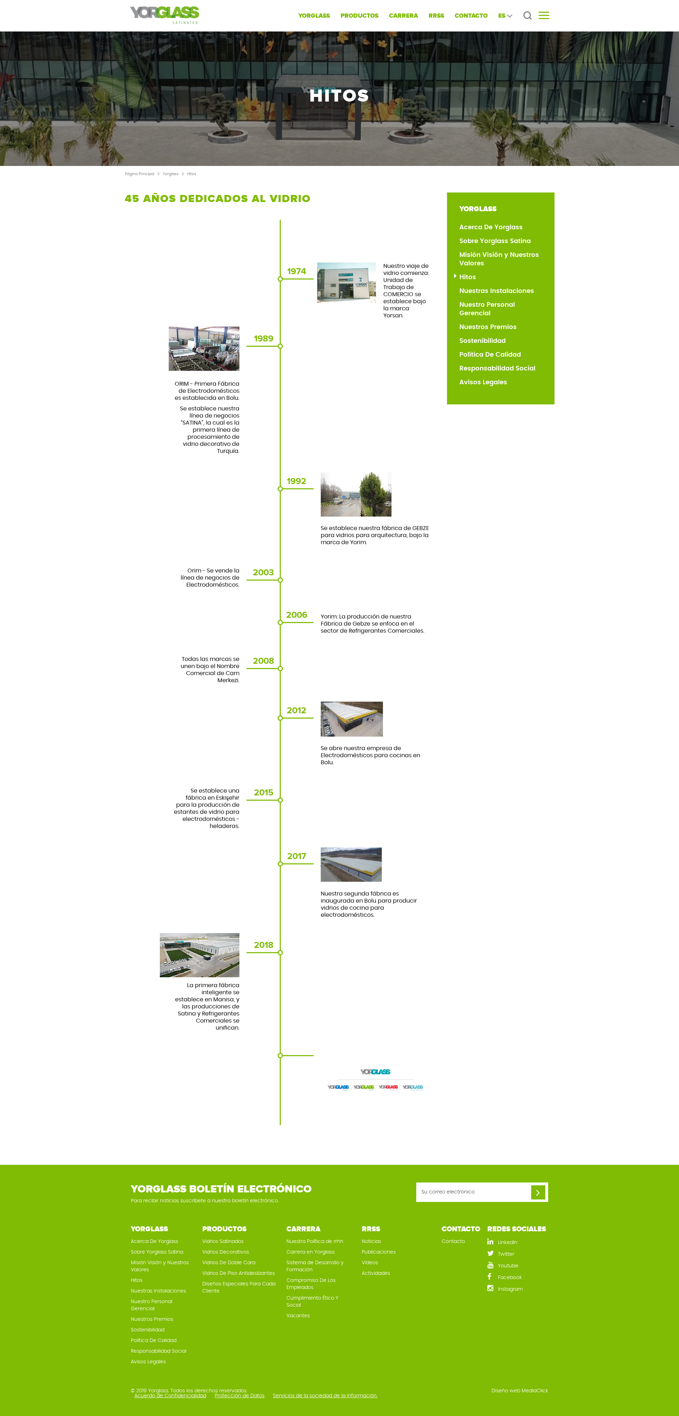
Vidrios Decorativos (225, 1252)
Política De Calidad (490, 355)
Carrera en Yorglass (310, 1252)
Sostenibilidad (482, 341)
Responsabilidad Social (497, 368)
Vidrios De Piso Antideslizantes (238, 1273)
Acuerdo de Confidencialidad (170, 1395)
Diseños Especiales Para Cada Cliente (238, 1288)
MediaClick (535, 1390)
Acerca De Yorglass (491, 227)
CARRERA (403, 16)
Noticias (371, 1241)
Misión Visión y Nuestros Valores (499, 259)
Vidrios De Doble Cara (228, 1262)
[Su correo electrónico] (538, 1192)
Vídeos (370, 1262)
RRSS (436, 16)
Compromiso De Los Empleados (311, 1284)
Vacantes (298, 1315)
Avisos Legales (483, 382)
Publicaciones (379, 1252)
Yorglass (171, 174)
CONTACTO (471, 16)
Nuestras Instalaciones (496, 291)
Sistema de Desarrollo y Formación (315, 1266)
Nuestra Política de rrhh (314, 1241)
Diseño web (506, 1390)
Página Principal (139, 174)
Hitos (191, 174)
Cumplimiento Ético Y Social (312, 1302)
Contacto (453, 1241)
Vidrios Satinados (223, 1241)
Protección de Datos (240, 1395)
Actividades (376, 1273)
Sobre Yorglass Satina (495, 241)
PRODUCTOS (359, 16)
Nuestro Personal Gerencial (487, 309)
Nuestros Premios (488, 327)
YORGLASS (314, 16)
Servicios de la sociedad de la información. (325, 1395)
